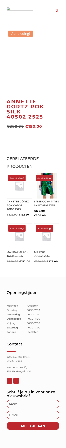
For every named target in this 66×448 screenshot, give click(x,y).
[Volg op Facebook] (9, 381)
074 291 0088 (14, 360)
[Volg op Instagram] (16, 381)
